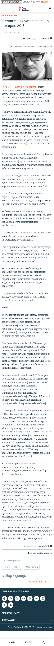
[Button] (29, 38)
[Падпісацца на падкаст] (30, 598)
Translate (46, 2)
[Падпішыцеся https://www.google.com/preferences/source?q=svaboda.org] (4, 598)
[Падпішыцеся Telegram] (4, 605)
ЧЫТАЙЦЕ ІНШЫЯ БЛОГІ (39, 582)
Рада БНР (7, 87)
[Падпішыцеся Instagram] (42, 598)
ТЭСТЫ (28, 642)
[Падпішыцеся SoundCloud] (36, 598)
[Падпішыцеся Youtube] (23, 598)
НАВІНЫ (11, 642)
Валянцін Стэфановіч (25, 87)
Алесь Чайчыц (10, 16)
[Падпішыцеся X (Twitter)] (17, 598)
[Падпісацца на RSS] (10, 605)
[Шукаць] (43, 642)
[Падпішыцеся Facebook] (10, 598)
